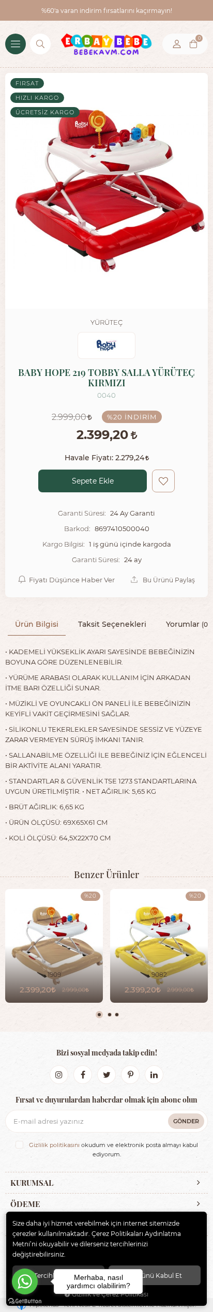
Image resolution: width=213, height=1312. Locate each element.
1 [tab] (99, 1014)
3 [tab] (116, 1014)
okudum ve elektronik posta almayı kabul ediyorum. (113, 1149)
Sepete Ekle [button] (93, 481)
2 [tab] (109, 1014)
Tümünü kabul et (154, 1275)
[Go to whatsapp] (25, 1281)
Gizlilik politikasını (54, 1145)
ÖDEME (25, 1204)
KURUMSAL (31, 1183)
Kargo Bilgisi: (63, 544)
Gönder (186, 1121)
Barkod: (77, 528)
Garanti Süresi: (82, 513)
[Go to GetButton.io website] (24, 1301)
